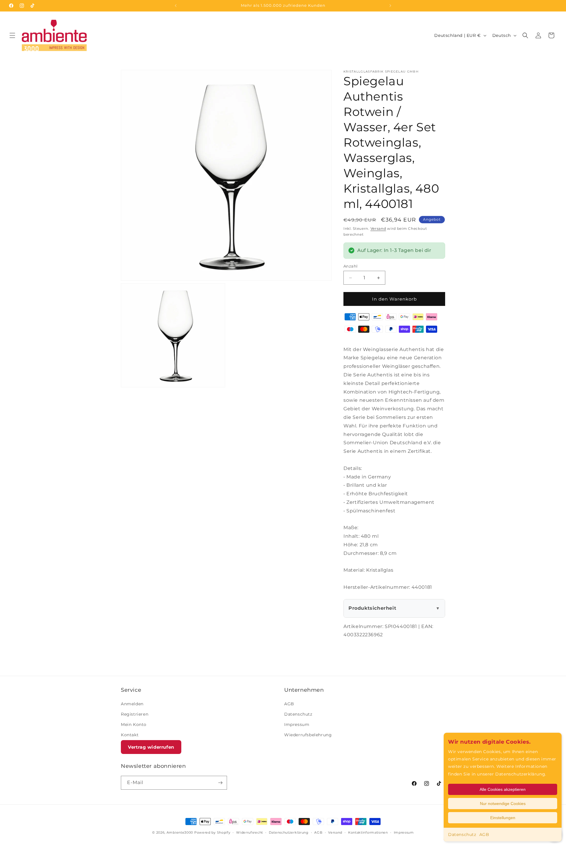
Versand (378, 228)
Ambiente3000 (180, 832)
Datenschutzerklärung (289, 832)
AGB (484, 834)
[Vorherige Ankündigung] (175, 5)
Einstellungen (502, 817)
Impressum (296, 724)
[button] (12, 35)
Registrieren (134, 714)
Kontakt (130, 734)
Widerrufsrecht (249, 832)
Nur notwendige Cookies (503, 803)
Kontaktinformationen (368, 832)
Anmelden (132, 703)
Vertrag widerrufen (151, 747)
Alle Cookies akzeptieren (503, 789)
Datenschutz (462, 834)
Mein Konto (134, 724)
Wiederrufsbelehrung (308, 734)
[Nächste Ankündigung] (390, 5)
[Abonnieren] (220, 783)
